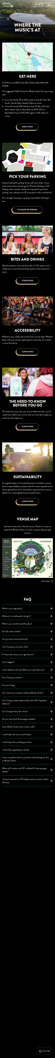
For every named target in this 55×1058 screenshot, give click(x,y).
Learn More (27, 280)
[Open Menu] (49, 4)
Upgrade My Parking (28, 209)
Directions (27, 126)
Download (46, 581)
